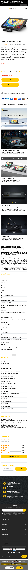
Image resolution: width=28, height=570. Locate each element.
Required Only (10, 567)
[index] (12, 8)
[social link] (9, 552)
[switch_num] (17, 71)
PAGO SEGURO (10, 486)
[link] (26, 8)
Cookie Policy (13, 564)
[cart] (23, 8)
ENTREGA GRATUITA (11, 482)
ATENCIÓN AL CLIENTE (12, 491)
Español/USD (7, 556)
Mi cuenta (5, 544)
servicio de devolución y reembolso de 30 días (14, 93)
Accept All (19, 567)
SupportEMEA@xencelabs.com (14, 492)
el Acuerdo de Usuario (13, 512)
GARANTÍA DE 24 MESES (12, 495)
